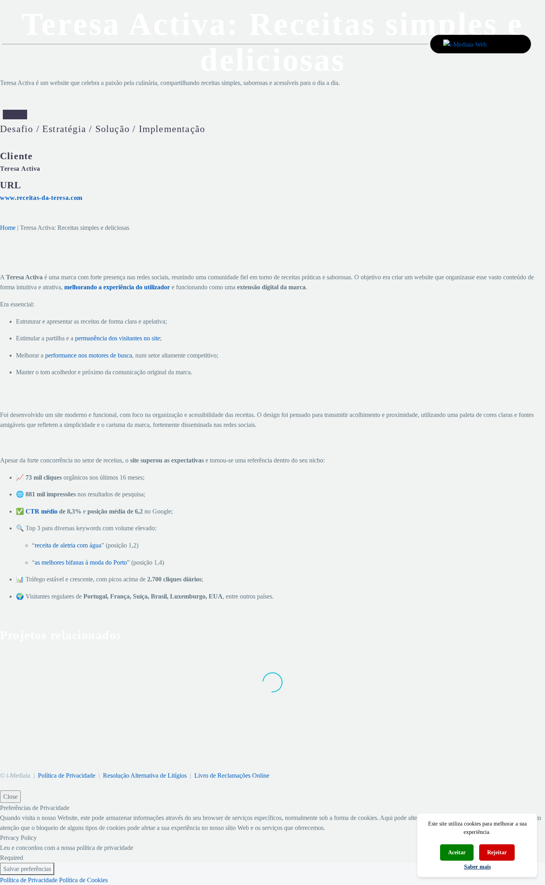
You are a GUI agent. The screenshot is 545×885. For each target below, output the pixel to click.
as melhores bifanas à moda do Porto (81, 562)
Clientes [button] (15, 114)
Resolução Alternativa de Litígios (145, 775)
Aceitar (457, 852)
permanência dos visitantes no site (117, 338)
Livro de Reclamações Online (231, 775)
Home (8, 227)
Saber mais (477, 867)
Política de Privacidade (66, 775)
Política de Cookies (83, 880)
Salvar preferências (27, 868)
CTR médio (41, 511)
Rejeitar (497, 852)
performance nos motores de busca (88, 355)
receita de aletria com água (68, 545)
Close (10, 796)
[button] (512, 43)
